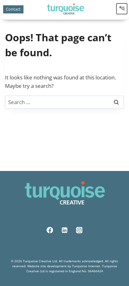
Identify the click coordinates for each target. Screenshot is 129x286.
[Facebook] (50, 230)
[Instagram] (79, 230)
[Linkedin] (64, 230)
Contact (13, 9)
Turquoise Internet (86, 266)
